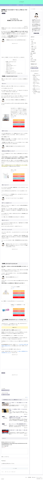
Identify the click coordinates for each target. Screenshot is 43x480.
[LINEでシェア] (7, 390)
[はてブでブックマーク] (5, 390)
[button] (8, 390)
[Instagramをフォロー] (5, 394)
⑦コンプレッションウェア (10, 70)
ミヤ (36, 18)
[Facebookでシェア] (4, 390)
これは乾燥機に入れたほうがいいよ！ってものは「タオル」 (14, 73)
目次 (13, 59)
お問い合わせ (33, 477)
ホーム (26, 477)
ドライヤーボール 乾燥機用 (15, 286)
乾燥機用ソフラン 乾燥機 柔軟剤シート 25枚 (18, 304)
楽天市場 (19, 122)
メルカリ (19, 126)
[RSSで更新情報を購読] (9, 394)
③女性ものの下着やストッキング (11, 65)
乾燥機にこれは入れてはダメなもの (11, 61)
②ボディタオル (9, 64)
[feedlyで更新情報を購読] (7, 394)
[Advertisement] (15, 50)
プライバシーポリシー (39, 477)
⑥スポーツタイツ (9, 69)
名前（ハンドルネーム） (5, 456)
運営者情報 (29, 477)
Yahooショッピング (18, 124)
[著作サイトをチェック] (2, 394)
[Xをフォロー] (4, 394)
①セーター (35, 77)
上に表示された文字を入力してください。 (8, 463)
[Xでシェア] (2, 390)
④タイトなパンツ (9, 66)
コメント (3, 447)
